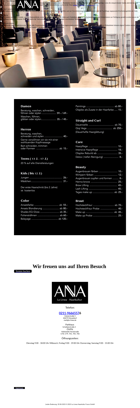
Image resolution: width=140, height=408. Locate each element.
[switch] (1, 13)
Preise (82, 5)
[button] (70, 29)
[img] (27, 5)
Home (75, 5)
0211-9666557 (69, 313)
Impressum (90, 5)
